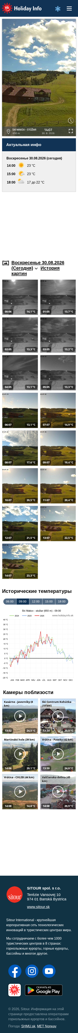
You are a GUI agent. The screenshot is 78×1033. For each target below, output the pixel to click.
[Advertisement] (39, 223)
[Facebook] (14, 971)
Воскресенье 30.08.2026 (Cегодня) (37, 265)
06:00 (10, 601)
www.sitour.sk (38, 907)
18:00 (62, 601)
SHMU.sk (28, 1026)
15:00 (49, 601)
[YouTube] (49, 971)
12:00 (36, 601)
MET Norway (46, 1026)
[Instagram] (31, 971)
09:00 (22, 601)
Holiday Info (18, 5)
